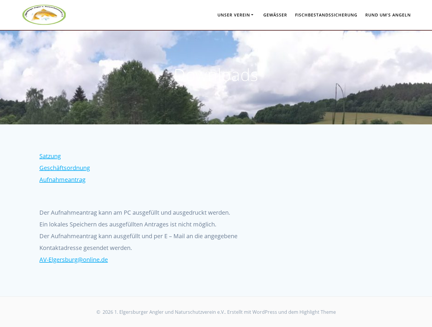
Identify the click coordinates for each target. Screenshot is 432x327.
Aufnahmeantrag (62, 179)
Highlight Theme (317, 312)
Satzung (50, 156)
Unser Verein (233, 15)
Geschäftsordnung (64, 168)
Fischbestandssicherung (326, 15)
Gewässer (275, 15)
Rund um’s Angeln (388, 15)
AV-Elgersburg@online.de (73, 259)
